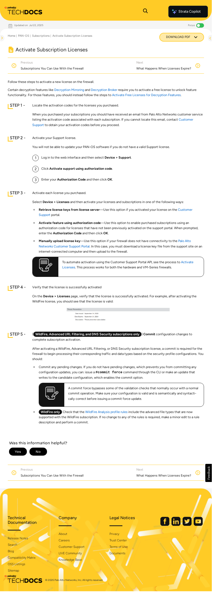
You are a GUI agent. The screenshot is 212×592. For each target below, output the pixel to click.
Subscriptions (41, 35)
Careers (64, 540)
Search (12, 545)
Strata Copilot (189, 11)
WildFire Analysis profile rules (106, 412)
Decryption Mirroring (69, 90)
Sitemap (13, 570)
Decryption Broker (104, 90)
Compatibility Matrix (21, 557)
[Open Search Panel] (145, 12)
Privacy (114, 534)
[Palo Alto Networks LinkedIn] (176, 525)
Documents (117, 553)
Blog (11, 551)
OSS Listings (16, 564)
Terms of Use (118, 547)
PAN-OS (23, 35)
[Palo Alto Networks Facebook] (165, 525)
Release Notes (18, 538)
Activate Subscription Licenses (72, 35)
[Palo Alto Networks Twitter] (187, 525)
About (63, 534)
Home (11, 35)
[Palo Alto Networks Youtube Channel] (198, 525)
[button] (208, 473)
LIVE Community (70, 553)
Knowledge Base (70, 560)
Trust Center (118, 540)
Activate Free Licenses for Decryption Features (146, 95)
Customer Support (71, 547)
